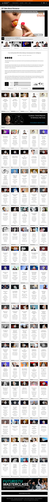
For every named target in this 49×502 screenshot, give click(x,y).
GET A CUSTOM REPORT (24, 88)
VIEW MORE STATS (10, 88)
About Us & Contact (10, 498)
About (21, 5)
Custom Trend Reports (38, 498)
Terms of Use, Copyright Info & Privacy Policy (30, 499)
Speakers (11, 5)
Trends (12, 499)
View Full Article (7, 40)
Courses (8, 5)
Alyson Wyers (20, 55)
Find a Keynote (17, 5)
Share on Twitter (7, 58)
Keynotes (4, 5)
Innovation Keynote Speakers (19, 498)
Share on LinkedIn (9, 58)
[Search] (42, 3)
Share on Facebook (5, 58)
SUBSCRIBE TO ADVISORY (38, 88)
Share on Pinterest (11, 58)
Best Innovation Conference (29, 498)
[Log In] (44, 3)
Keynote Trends (29, 55)
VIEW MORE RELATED (24, 493)
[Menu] (46, 3)
